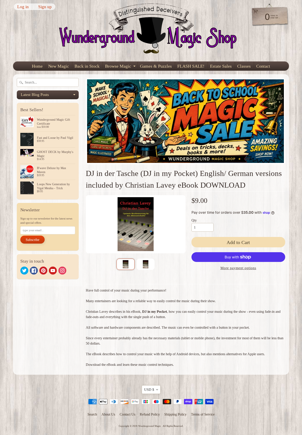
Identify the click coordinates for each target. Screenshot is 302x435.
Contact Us (127, 414)
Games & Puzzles (156, 66)
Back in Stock (87, 66)
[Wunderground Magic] (151, 31)
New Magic (58, 66)
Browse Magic (121, 67)
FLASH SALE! (191, 66)
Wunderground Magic (150, 426)
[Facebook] (34, 271)
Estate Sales (221, 66)
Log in (23, 7)
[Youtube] (53, 271)
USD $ (149, 389)
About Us (108, 414)
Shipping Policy (175, 414)
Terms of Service (203, 414)
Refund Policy (150, 414)
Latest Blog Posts (50, 95)
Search (92, 414)
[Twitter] (24, 271)
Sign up (45, 7)
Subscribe (32, 240)
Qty (194, 220)
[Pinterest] (43, 271)
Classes (244, 66)
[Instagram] (62, 271)
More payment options (238, 268)
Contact (263, 66)
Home (37, 66)
